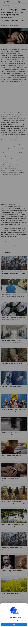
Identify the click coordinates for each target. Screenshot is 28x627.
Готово (14, 624)
